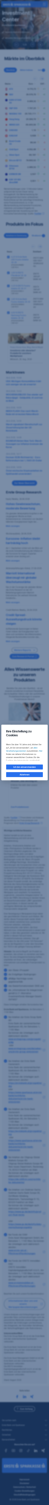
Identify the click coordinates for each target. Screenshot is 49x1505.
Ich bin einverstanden (24, 767)
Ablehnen (25, 774)
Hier (40, 751)
